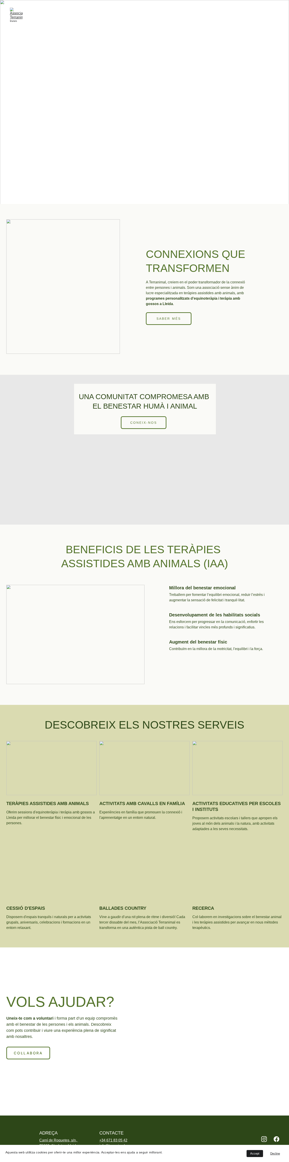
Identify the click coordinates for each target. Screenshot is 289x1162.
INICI (94, 15)
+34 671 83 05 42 (113, 1140)
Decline (275, 1153)
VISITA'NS (28, 140)
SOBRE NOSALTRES (124, 15)
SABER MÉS (168, 318)
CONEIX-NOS (143, 422)
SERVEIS (177, 15)
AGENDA (242, 15)
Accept (254, 1153)
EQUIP (156, 15)
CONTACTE (269, 15)
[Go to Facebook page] (276, 1139)
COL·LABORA (214, 15)
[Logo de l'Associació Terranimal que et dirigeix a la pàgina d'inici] (12, 1136)
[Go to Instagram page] (264, 1139)
